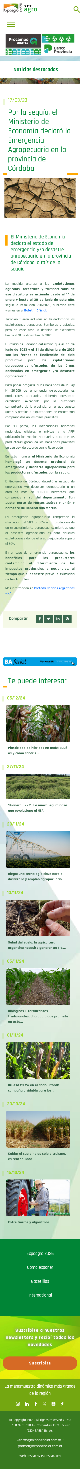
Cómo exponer (40, 1345)
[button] (39, 697)
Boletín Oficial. (35, 388)
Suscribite (40, 1441)
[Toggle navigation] (11, 24)
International (40, 1373)
